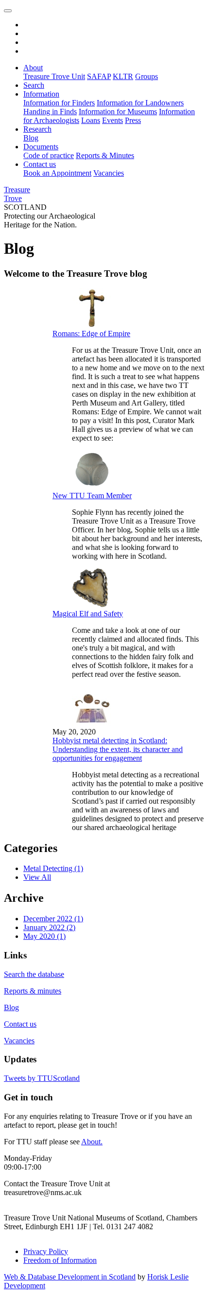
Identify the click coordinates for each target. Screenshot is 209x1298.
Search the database (34, 974)
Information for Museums (118, 111)
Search (33, 85)
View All (37, 877)
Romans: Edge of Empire (91, 333)
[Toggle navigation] (8, 10)
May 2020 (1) (44, 936)
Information (41, 94)
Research (37, 129)
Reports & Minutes (105, 155)
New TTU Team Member (92, 495)
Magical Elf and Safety (87, 613)
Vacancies (108, 173)
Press (133, 120)
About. (92, 1141)
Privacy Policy (45, 1251)
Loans (90, 120)
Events (112, 120)
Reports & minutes (32, 991)
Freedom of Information (60, 1260)
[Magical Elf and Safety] (91, 605)
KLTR (123, 76)
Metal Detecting (53, 868)
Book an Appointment (57, 173)
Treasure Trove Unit (54, 76)
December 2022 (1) (53, 918)
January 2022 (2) (49, 927)
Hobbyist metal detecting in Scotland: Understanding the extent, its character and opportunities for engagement (117, 749)
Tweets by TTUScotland (42, 1078)
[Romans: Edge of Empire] (91, 325)
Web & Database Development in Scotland (70, 1277)
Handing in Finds (50, 111)
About (33, 67)
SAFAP (99, 76)
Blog (30, 138)
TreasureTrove (17, 194)
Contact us (39, 164)
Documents (40, 146)
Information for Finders (59, 103)
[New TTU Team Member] (91, 487)
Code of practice (48, 155)
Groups (146, 76)
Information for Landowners (140, 103)
